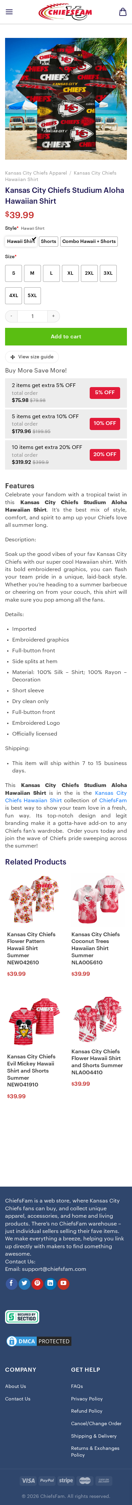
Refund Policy (87, 1411)
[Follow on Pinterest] (37, 1284)
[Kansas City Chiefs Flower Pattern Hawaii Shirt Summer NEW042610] (34, 899)
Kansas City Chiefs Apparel (36, 173)
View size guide (35, 357)
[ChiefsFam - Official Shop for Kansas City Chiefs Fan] (66, 11)
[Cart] (123, 11)
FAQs (77, 1386)
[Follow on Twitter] (24, 1284)
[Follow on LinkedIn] (51, 1284)
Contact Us (17, 1399)
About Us (15, 1386)
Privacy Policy (87, 1399)
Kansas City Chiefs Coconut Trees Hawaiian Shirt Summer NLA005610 (95, 948)
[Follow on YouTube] (63, 1284)
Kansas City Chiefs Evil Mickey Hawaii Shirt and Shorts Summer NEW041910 (31, 1070)
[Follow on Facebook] (12, 1284)
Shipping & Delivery (94, 1436)
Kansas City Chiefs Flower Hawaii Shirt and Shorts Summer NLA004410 (97, 1062)
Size (11, 256)
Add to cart (66, 336)
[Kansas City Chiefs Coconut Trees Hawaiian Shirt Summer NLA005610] (98, 899)
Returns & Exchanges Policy (95, 1452)
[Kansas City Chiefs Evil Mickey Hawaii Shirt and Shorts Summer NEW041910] (34, 1022)
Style (12, 228)
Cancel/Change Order (96, 1423)
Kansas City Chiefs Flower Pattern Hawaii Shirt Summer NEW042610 (31, 948)
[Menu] (9, 11)
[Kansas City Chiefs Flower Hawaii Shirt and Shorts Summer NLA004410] (98, 1019)
